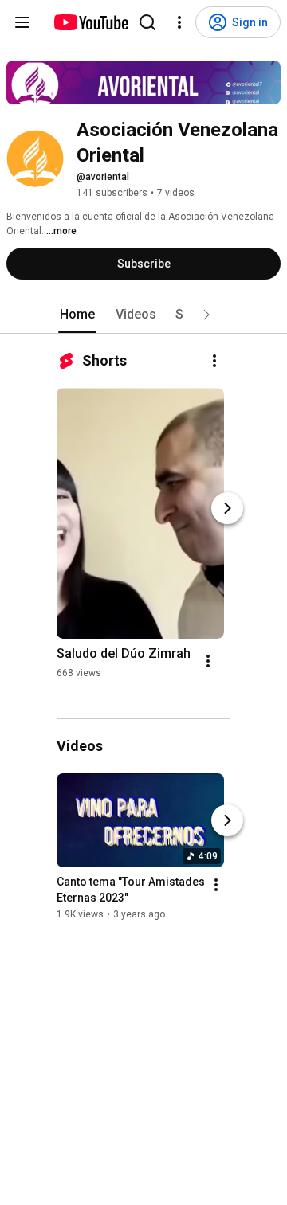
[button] (206, 314)
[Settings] (179, 22)
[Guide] (22, 22)
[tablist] (143, 314)
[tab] (77, 314)
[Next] (227, 508)
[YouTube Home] (90, 22)
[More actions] (214, 361)
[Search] (147, 22)
